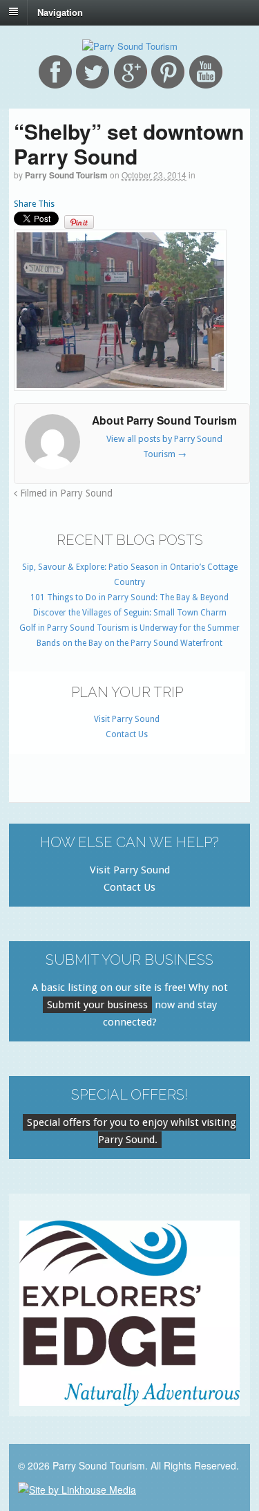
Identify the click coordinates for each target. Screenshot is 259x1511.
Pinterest (167, 72)
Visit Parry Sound (127, 719)
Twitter (92, 72)
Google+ (130, 72)
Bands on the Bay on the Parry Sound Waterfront (129, 643)
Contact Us (127, 734)
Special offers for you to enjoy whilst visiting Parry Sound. (131, 1131)
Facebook (55, 72)
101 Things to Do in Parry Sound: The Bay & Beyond (129, 597)
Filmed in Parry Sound (65, 493)
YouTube (205, 72)
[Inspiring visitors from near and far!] (130, 46)
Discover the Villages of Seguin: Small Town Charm (130, 613)
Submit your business (97, 1005)
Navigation (60, 11)
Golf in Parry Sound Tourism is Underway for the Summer (129, 628)
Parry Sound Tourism (66, 175)
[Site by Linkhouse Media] (77, 1487)
